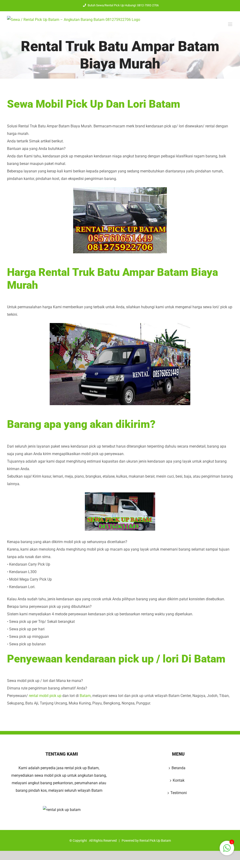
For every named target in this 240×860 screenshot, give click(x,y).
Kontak (178, 780)
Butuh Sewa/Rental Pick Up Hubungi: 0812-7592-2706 (123, 5)
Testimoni (178, 793)
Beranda (178, 768)
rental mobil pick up (45, 695)
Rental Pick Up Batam (155, 840)
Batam (85, 695)
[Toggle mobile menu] (230, 24)
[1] (227, 850)
